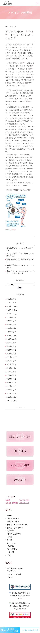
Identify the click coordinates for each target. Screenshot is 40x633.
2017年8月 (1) (11, 361)
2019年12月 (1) (12, 335)
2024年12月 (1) (12, 306)
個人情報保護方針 (14, 534)
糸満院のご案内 (13, 522)
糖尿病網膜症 (12, 549)
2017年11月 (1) (12, 357)
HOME (9, 515)
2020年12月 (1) (12, 328)
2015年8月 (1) (11, 390)
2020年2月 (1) (11, 332)
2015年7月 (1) (11, 393)
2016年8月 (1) (11, 375)
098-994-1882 (24, 500)
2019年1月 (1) (11, 343)
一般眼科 (10, 552)
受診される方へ (13, 518)
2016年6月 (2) (11, 379)
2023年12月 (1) (12, 310)
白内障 (9, 537)
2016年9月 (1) (11, 372)
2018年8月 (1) (11, 350)
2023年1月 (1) (11, 321)
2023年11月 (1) (12, 314)
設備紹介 (10, 577)
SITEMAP (11, 497)
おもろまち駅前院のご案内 (17, 525)
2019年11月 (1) (12, 339)
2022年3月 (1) (11, 324)
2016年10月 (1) (12, 368)
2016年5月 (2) (11, 382)
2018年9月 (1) (11, 346)
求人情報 (10, 531)
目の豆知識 (11, 571)
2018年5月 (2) (11, 353)
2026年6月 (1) (11, 299)
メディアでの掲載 (14, 574)
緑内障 (9, 540)
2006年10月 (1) (12, 397)
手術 (8, 555)
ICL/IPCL (10, 546)
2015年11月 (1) (12, 386)
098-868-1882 (24, 503)
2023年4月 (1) (11, 317)
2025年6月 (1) (11, 303)
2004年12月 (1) (12, 401)
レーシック (11, 543)
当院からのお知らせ (15, 568)
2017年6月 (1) (11, 364)
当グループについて (15, 528)
